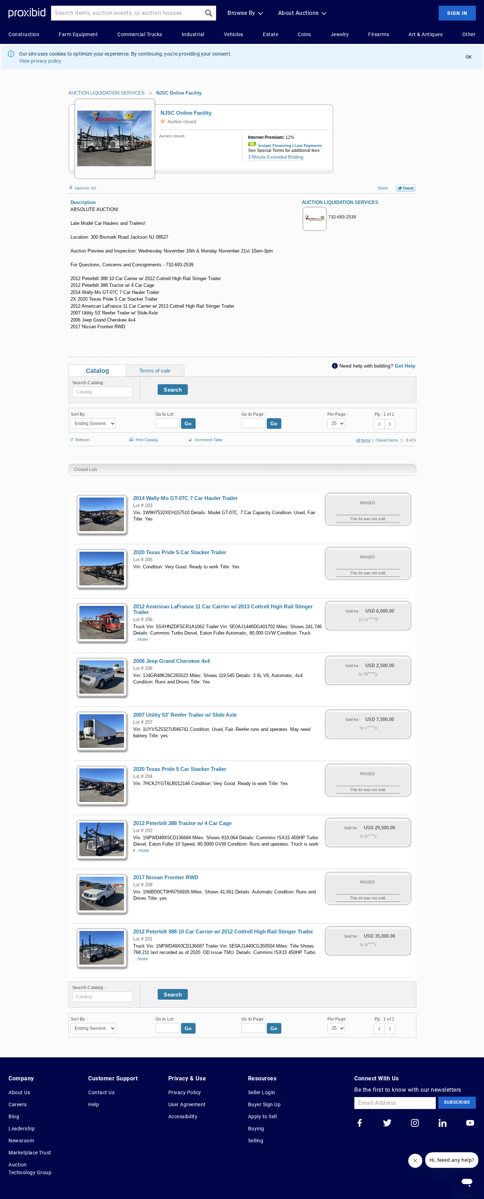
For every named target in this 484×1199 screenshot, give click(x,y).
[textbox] (102, 392)
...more (140, 639)
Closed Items (387, 440)
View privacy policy (40, 61)
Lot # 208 (142, 668)
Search (173, 390)
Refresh (82, 439)
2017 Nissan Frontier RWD (165, 877)
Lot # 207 (142, 722)
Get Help (405, 366)
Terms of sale (154, 371)
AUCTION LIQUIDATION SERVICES (106, 93)
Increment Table (209, 440)
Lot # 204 (142, 776)
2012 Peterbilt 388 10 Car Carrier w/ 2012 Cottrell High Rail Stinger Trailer (223, 931)
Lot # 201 (142, 939)
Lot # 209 (142, 884)
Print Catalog (147, 438)
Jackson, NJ (84, 188)
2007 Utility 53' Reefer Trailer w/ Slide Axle (185, 715)
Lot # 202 (142, 830)
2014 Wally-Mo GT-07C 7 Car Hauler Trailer (185, 498)
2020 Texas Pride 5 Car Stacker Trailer (179, 552)
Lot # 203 (142, 505)
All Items (363, 440)
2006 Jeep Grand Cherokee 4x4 (171, 661)
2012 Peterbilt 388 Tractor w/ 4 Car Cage (182, 823)
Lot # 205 (142, 559)
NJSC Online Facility (179, 93)
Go (188, 423)
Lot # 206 (142, 619)
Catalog (97, 370)
